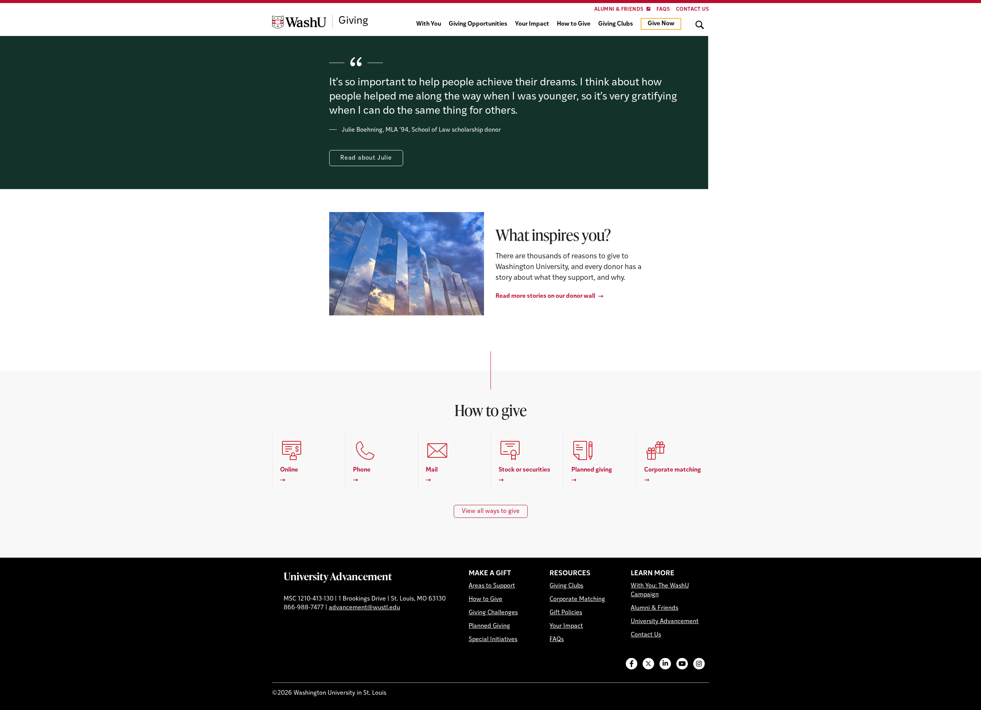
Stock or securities (524, 470)
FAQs (663, 9)
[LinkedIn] (665, 663)
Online (289, 470)
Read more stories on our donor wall (545, 296)
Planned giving (591, 470)
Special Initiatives (493, 640)
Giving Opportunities (478, 24)
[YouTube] (682, 663)
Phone (362, 470)
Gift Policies (566, 613)
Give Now (661, 24)
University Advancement (338, 576)
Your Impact (532, 24)
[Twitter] (648, 663)
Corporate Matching (577, 599)
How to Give (574, 24)
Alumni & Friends (618, 9)
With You (428, 24)
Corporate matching (672, 470)
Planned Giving (489, 626)
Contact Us (692, 9)
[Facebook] (631, 663)
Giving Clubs (615, 24)
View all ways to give (491, 511)
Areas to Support (492, 586)
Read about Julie (366, 158)
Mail (432, 470)
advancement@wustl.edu (364, 608)
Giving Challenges (493, 613)
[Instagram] (699, 663)
